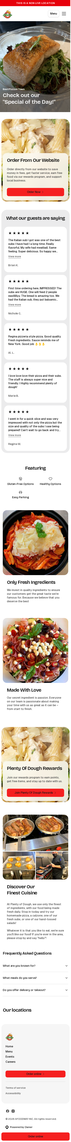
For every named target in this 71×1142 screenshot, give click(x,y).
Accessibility (13, 1099)
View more (14, 256)
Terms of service (16, 1094)
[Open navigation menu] (63, 13)
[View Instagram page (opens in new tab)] (13, 1117)
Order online (34, 1136)
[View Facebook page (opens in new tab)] (8, 1117)
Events (10, 1063)
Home (9, 1052)
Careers (11, 1068)
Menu (53, 13)
